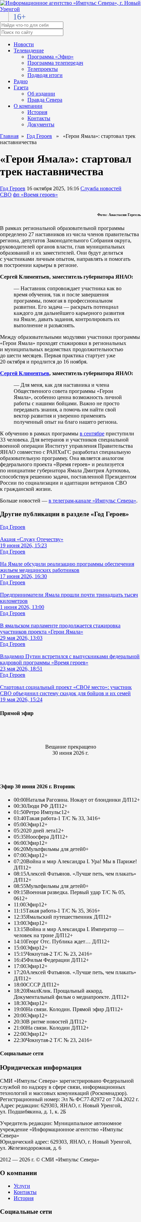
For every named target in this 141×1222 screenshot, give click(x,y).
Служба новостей (100, 188)
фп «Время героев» (35, 195)
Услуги (22, 1186)
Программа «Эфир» (50, 57)
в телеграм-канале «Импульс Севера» (92, 501)
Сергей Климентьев (24, 373)
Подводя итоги (45, 75)
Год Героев (39, 136)
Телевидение (29, 50)
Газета (21, 87)
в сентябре (92, 433)
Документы (40, 124)
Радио (21, 81)
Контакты (38, 118)
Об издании (41, 94)
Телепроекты (42, 69)
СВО (6, 195)
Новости (24, 44)
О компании (28, 106)
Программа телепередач (55, 63)
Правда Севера (44, 100)
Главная (9, 136)
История (37, 112)
